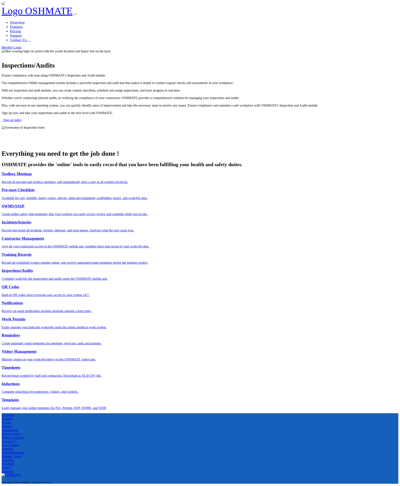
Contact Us (20, 40)
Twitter (6, 467)
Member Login (11, 47)
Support (16, 35)
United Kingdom (13, 452)
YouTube (8, 460)
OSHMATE (47, 10)
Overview (17, 22)
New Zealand (11, 445)
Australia (8, 449)
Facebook (8, 464)
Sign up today (12, 120)
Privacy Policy (11, 434)
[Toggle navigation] (75, 14)
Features (16, 27)
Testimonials (10, 430)
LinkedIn (8, 471)
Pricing (15, 31)
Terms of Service (13, 437)
